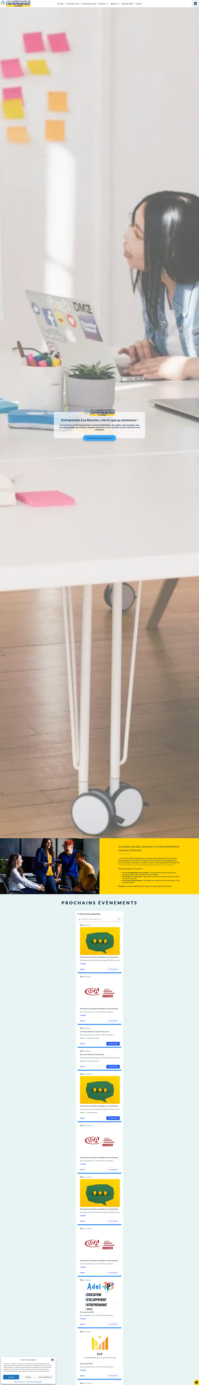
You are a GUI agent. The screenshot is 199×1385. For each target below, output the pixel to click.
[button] (52, 1360)
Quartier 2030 (127, 3)
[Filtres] (119, 919)
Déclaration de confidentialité (34, 1381)
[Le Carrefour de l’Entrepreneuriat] (20, 4)
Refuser (28, 1377)
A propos (102, 3)
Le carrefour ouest (88, 3)
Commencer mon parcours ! (99, 438)
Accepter (11, 1377)
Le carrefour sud (72, 3)
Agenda (113, 3)
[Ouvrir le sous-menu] (107, 3)
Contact (138, 3)
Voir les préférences (45, 1377)
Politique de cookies (19, 1381)
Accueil (60, 3)
